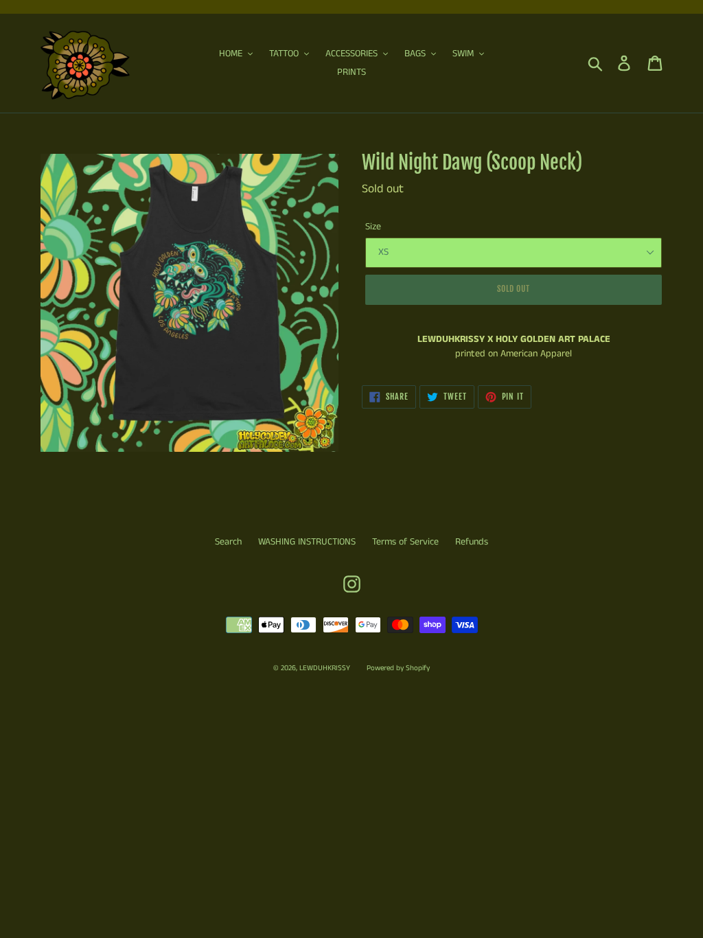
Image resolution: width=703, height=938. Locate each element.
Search (228, 542)
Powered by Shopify (398, 668)
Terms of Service (405, 542)
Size (373, 226)
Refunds (471, 542)
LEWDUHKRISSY (324, 668)
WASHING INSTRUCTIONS (307, 542)
